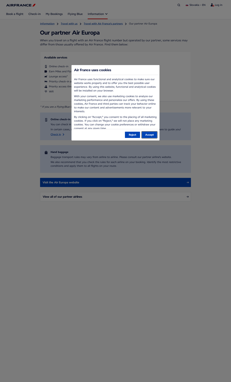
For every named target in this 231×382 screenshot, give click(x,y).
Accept (149, 134)
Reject (132, 134)
